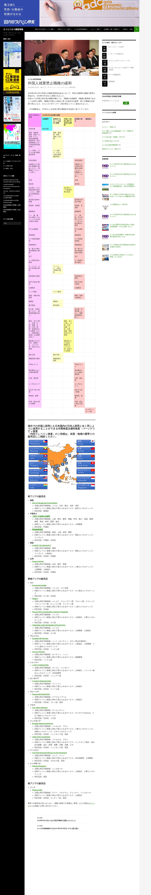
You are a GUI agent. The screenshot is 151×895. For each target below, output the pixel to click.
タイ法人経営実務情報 (80, 29)
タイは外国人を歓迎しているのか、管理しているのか (122, 256)
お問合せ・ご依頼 (128, 29)
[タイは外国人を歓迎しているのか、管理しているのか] (105, 257)
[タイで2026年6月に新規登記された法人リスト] (105, 177)
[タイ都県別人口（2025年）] (105, 207)
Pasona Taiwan (38, 561)
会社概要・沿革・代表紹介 (111, 29)
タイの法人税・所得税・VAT (112, 137)
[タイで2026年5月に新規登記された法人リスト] (105, 217)
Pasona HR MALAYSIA (41, 694)
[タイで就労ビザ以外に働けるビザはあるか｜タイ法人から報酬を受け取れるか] (105, 197)
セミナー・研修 (95, 29)
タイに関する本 (8, 166)
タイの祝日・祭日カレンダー (112, 42)
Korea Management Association (44, 503)
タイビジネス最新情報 (13, 29)
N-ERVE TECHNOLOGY (41, 545)
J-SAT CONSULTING (40, 665)
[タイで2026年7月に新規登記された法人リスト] (105, 167)
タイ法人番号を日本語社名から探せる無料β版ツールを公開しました (122, 225)
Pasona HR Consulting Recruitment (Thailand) (50, 612)
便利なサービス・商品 (64, 29)
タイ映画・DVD (8, 168)
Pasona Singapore (39, 766)
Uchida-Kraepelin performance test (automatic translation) (11, 186)
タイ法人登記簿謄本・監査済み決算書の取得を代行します (122, 236)
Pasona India (37, 790)
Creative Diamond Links (41, 681)
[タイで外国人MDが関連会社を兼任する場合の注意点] (105, 247)
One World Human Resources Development (49, 753)
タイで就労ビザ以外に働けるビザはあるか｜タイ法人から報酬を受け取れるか (122, 195)
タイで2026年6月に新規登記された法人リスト (123, 175)
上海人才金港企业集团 (41, 516)
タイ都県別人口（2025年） (119, 204)
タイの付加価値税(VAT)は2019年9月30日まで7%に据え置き (58, 827)
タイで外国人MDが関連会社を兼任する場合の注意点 (123, 246)
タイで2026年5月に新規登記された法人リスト (123, 215)
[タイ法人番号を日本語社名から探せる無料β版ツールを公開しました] (105, 227)
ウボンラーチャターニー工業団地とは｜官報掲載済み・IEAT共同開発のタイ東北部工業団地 (122, 185)
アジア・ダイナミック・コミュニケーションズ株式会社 (58, 87)
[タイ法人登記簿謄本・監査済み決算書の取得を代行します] (105, 237)
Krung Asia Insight (39, 585)
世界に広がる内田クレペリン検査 (44, 29)
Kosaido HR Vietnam (40, 638)
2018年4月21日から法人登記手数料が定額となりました (56, 819)
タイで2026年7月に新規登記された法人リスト (123, 165)
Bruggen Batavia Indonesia (42, 723)
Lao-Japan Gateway (40, 707)
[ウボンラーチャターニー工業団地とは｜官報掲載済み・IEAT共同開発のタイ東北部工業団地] (105, 187)
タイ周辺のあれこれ (109, 141)
